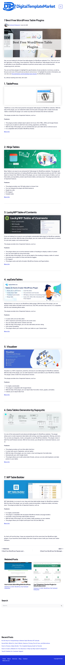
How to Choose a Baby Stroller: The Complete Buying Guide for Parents (22, 646)
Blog (20, 659)
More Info (7, 131)
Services (14, 659)
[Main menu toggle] (60, 6)
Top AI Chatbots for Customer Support (12, 651)
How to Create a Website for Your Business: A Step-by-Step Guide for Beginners (24, 648)
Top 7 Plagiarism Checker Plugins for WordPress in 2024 (45, 585)
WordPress (18, 586)
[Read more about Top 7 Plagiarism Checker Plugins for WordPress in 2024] (47, 572)
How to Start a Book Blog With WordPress (17, 584)
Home (4, 659)
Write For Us (6, 660)
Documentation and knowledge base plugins (24, 74)
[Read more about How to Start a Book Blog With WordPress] (17, 572)
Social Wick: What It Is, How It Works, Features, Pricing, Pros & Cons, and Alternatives (26, 643)
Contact (25, 659)
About (9, 659)
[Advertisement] (13, 623)
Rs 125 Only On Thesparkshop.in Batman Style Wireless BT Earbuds (20, 640)
